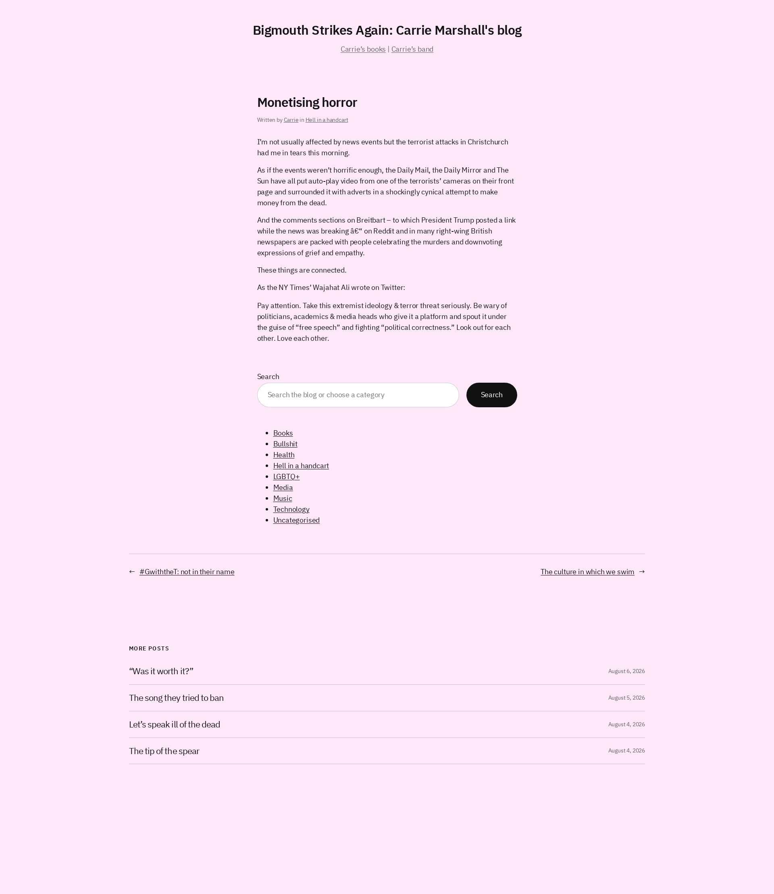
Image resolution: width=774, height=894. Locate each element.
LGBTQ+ (286, 476)
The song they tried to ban (176, 698)
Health (284, 454)
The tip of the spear (164, 751)
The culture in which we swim (588, 571)
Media (283, 487)
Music (282, 498)
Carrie (291, 119)
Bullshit (285, 443)
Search (268, 376)
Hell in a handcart (327, 119)
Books (283, 433)
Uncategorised (296, 520)
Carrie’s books (363, 49)
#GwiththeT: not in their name (187, 571)
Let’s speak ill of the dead (174, 724)
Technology (291, 509)
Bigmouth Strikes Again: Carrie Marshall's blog (387, 29)
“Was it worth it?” (161, 671)
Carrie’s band (412, 49)
